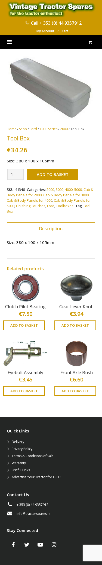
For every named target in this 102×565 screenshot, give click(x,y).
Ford (33, 129)
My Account (45, 31)
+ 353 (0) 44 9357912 (60, 23)
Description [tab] (51, 229)
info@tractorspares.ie (33, 513)
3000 (59, 189)
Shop (23, 129)
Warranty (19, 463)
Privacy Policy (22, 449)
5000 (78, 189)
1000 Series (48, 129)
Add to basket (53, 174)
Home (11, 129)
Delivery (18, 441)
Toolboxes (64, 205)
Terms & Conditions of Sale (33, 456)
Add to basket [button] (24, 325)
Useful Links (21, 470)
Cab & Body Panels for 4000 (29, 200)
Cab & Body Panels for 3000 (66, 194)
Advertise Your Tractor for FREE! (36, 477)
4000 (69, 189)
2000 (64, 129)
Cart (65, 31)
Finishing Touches (30, 205)
